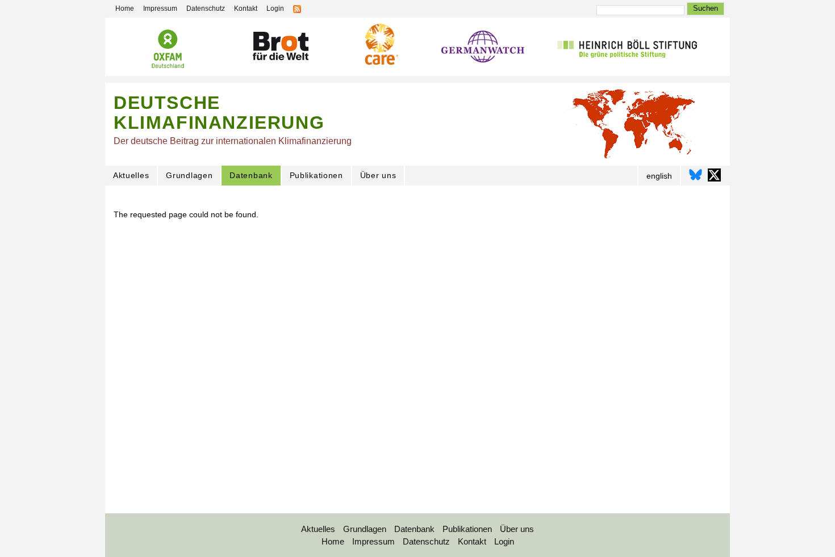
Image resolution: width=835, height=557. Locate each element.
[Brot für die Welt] (280, 48)
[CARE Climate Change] (380, 46)
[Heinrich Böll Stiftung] (626, 49)
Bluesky (695, 175)
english (659, 175)
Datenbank (250, 175)
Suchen (705, 8)
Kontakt (245, 8)
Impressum (160, 8)
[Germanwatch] (483, 49)
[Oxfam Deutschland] (167, 50)
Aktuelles (131, 175)
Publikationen (316, 175)
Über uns (378, 175)
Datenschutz (205, 8)
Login (275, 8)
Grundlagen (189, 175)
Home (124, 8)
